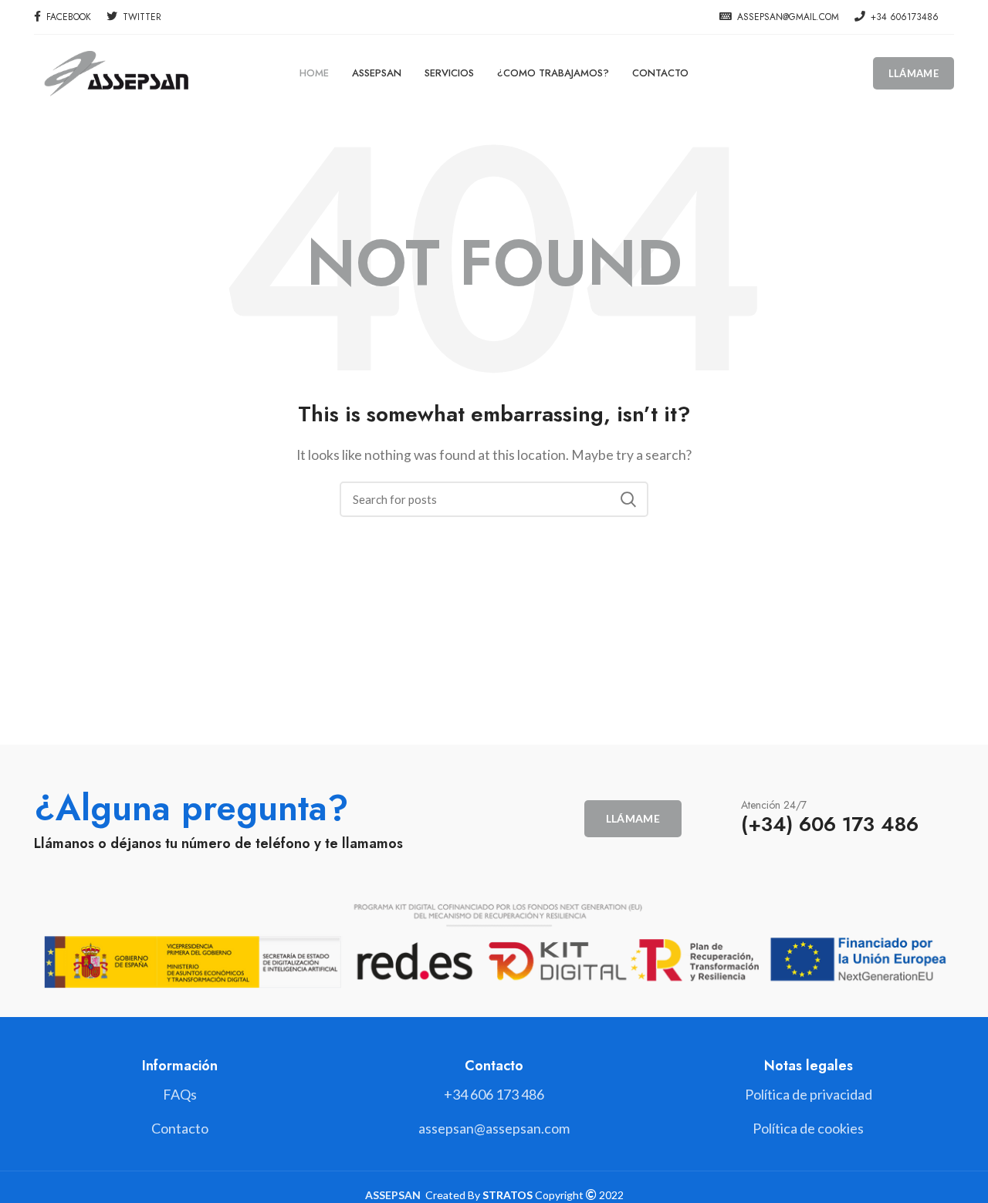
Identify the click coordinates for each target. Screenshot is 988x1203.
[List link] (493, 1094)
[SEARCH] (627, 499)
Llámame (913, 73)
